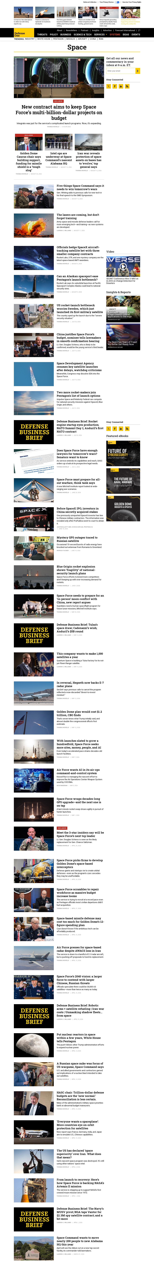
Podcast (84, 30)
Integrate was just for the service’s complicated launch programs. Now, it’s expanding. (59, 123)
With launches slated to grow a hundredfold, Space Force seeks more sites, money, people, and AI (79, 744)
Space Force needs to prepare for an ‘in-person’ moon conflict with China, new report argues (80, 599)
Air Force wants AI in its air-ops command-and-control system (78, 771)
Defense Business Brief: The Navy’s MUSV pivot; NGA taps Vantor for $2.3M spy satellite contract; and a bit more (80, 1214)
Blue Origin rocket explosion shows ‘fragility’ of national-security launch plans (76, 570)
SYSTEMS (115, 34)
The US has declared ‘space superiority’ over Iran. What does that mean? (79, 1154)
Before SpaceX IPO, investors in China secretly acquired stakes (78, 510)
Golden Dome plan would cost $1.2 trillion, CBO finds (79, 713)
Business (65, 34)
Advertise (107, 30)
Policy (54, 34)
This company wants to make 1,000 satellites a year (80, 655)
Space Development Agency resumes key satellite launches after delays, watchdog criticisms (79, 366)
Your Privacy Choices (107, 2)
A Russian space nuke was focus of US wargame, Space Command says (80, 1065)
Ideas (126, 34)
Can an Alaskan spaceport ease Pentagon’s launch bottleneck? (77, 277)
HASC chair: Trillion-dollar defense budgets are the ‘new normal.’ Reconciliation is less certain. (80, 1096)
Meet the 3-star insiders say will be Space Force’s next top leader (80, 834)
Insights (95, 30)
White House (43, 39)
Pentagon (58, 39)
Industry (29, 39)
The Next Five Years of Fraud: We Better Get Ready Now (122, 343)
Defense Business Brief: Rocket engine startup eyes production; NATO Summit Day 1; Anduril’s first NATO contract (80, 426)
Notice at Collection (89, 2)
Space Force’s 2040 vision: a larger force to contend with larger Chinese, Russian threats (79, 980)
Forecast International (125, 30)
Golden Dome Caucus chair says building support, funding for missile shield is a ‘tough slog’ (29, 161)
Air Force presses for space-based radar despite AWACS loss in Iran (79, 949)
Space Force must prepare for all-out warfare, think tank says (79, 481)
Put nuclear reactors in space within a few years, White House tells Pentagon (79, 1038)
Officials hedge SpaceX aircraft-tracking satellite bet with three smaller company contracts (78, 250)
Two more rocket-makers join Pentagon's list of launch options (78, 394)
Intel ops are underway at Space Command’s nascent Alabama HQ (58, 158)
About (59, 30)
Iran (101, 39)
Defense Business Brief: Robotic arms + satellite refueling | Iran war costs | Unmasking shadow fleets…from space (80, 1010)
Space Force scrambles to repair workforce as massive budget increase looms (78, 892)
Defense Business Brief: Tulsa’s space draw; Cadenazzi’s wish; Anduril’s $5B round (77, 628)
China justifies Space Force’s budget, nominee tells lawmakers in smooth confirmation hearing (79, 337)
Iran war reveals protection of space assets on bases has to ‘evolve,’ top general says (88, 160)
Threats (42, 34)
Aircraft (82, 39)
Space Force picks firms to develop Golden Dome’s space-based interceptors (80, 863)
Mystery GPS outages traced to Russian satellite (77, 539)
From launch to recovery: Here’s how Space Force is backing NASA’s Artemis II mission (80, 1183)
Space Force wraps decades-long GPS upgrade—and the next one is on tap (79, 802)
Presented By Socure (115, 347)
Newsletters (71, 30)
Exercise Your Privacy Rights (132, 2)
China (93, 39)
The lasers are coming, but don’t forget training (78, 216)
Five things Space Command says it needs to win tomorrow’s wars (80, 187)
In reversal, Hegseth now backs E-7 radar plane (80, 684)
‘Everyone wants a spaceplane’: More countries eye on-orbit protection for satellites (78, 1125)
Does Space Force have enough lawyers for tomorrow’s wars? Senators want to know (77, 454)
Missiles (70, 39)
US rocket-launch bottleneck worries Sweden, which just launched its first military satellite (80, 308)
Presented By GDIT (114, 319)
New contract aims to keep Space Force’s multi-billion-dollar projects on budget (59, 112)
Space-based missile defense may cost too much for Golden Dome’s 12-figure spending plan (80, 921)
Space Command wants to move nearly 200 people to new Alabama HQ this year (80, 1241)
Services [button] (99, 34)
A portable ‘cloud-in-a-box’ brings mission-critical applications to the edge (121, 314)
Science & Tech (82, 34)
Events (136, 34)
